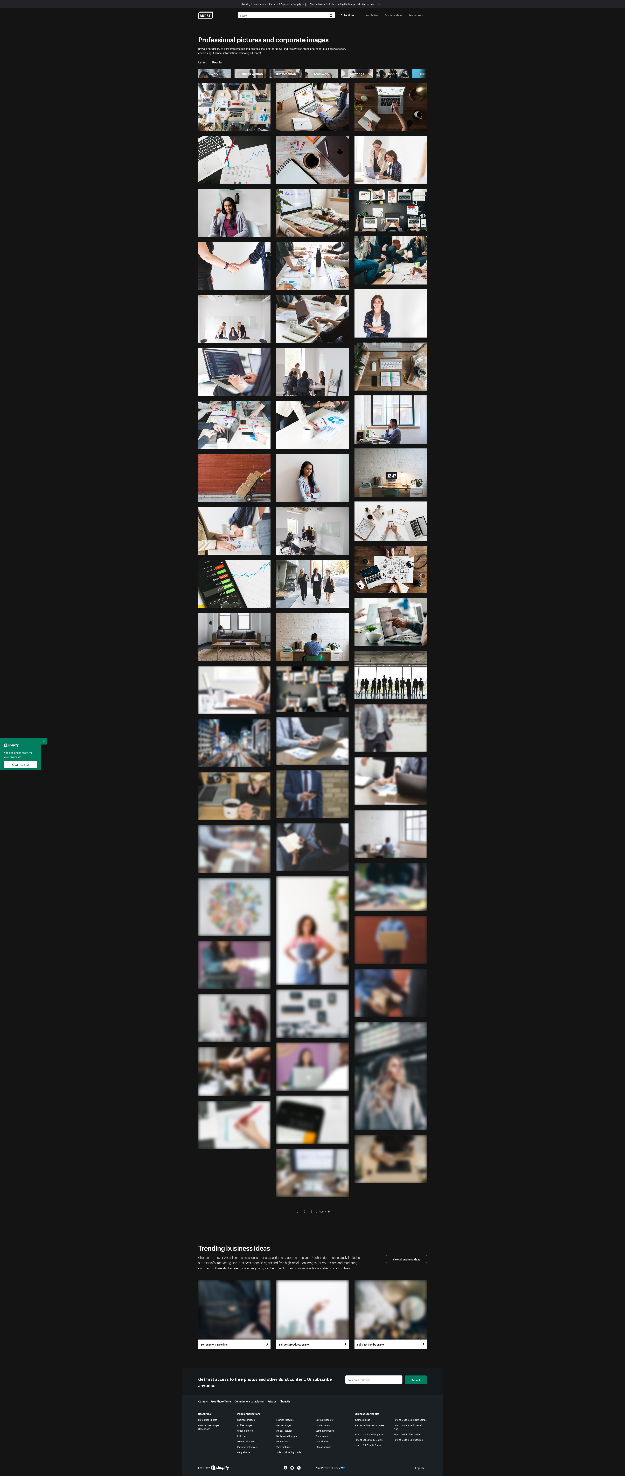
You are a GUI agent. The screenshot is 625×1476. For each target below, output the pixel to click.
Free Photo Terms (221, 1401)
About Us (285, 1401)
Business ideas (393, 15)
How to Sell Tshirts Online (368, 1445)
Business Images (246, 1419)
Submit (415, 1380)
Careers (203, 1401)
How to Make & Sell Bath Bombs (410, 1419)
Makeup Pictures (324, 1419)
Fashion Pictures (285, 1419)
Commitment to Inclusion (249, 1401)
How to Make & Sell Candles (408, 1439)
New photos (371, 15)
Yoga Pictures (283, 1447)
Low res (258, 127)
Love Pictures (322, 1441)
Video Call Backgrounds (288, 1452)
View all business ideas (406, 1259)
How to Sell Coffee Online (407, 1434)
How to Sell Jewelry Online (368, 1439)
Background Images (286, 1436)
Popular (217, 62)
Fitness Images (323, 1447)
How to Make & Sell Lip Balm (369, 1434)
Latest (202, 62)
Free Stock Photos (207, 1419)
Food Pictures (322, 1425)
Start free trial (20, 765)
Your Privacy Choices (327, 1467)
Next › (322, 1211)
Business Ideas (362, 1419)
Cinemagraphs (322, 1436)
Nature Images (283, 1425)
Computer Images (324, 1430)
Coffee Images (244, 1425)
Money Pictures (284, 1430)
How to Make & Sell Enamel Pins (408, 1427)
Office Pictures (245, 1430)
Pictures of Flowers (247, 1447)
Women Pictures (245, 1441)
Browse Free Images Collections (208, 1427)
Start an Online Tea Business (369, 1425)
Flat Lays (241, 1436)
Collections (347, 15)
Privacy (272, 1401)
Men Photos (282, 1441)
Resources (415, 15)
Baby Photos (243, 1452)
